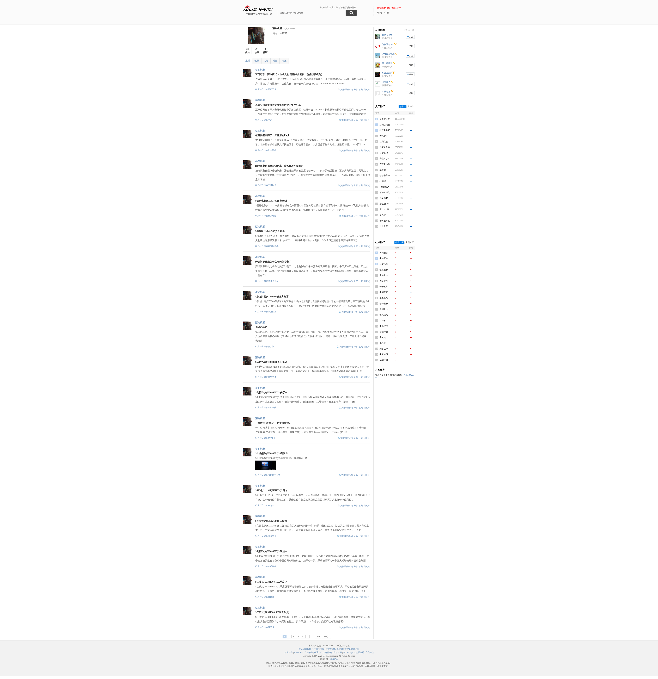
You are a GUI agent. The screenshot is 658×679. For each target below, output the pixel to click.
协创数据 (272, 150)
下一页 (326, 636)
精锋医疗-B (273, 246)
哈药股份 (384, 303)
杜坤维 (383, 181)
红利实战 (384, 141)
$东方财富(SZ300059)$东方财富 (272, 296)
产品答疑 (369, 652)
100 (318, 636)
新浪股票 (343, 7)
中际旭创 (384, 354)
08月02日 (259, 216)
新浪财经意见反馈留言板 (348, 649)
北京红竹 (386, 82)
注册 (386, 12)
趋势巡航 (384, 198)
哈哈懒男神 (385, 175)
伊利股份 (384, 309)
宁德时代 (272, 185)
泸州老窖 (384, 253)
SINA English (349, 652)
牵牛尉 (383, 170)
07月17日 (259, 505)
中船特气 (384, 326)
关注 (266, 60)
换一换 (411, 30)
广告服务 (309, 652)
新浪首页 (352, 7)
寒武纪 (383, 337)
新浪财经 (333, 7)
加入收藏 (324, 7)
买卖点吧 (384, 153)
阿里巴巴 (272, 438)
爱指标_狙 (384, 158)
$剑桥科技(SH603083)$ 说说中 (271, 551)
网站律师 (337, 652)
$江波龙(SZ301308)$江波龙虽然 (272, 612)
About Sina (298, 652)
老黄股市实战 (388, 54)
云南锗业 (384, 332)
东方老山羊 (385, 164)
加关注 (410, 37)
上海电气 (384, 298)
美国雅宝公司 (274, 475)
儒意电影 (272, 216)
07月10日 (259, 597)
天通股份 (384, 275)
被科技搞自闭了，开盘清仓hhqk (272, 135)
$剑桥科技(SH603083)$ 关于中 (271, 392)
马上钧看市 (387, 63)
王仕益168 (384, 209)
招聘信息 (328, 652)
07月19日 (259, 311)
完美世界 (272, 536)
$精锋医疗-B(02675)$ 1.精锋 (270, 231)
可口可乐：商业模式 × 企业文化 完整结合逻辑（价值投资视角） (289, 74)
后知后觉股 (385, 124)
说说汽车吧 (261, 327)
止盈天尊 (384, 226)
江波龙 (271, 597)
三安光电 (384, 264)
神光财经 (384, 136)
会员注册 (360, 652)
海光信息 (384, 315)
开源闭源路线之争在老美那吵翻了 (273, 261)
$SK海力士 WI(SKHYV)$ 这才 (271, 490)
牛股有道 (386, 91)
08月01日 (259, 246)
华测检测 (384, 360)
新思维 (383, 215)
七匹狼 (383, 343)
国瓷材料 (384, 281)
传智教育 (384, 286)
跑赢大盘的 (385, 147)
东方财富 (272, 311)
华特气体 (272, 377)
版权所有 (334, 659)
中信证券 (384, 258)
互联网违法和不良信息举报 (324, 649)
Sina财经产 (384, 187)
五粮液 (383, 320)
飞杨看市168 (387, 44)
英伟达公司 (273, 281)
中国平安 (384, 292)
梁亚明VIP (384, 204)
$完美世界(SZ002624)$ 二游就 (271, 521)
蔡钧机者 (277, 28)
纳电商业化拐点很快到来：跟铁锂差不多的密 (279, 166)
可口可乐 (272, 89)
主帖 (247, 60)
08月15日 (259, 120)
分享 (356, 89)
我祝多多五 (385, 130)
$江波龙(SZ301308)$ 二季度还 (271, 582)
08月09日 (259, 150)
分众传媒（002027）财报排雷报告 (273, 423)
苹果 (270, 120)
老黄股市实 (385, 220)
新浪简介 (288, 652)
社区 (284, 60)
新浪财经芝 (385, 192)
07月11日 (259, 536)
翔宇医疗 (384, 349)
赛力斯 (271, 346)
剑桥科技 (272, 407)
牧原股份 (384, 269)
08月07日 (259, 185)
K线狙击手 (387, 73)
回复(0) (367, 89)
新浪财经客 (385, 119)
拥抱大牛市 (387, 35)
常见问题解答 (305, 649)
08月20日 (259, 89)
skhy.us (271, 505)
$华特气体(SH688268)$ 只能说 (271, 362)
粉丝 (275, 60)
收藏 (256, 60)
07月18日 (259, 377)
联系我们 (318, 652)
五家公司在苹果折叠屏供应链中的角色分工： (279, 105)
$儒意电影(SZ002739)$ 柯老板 (271, 200)
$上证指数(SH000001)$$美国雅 (271, 453)
